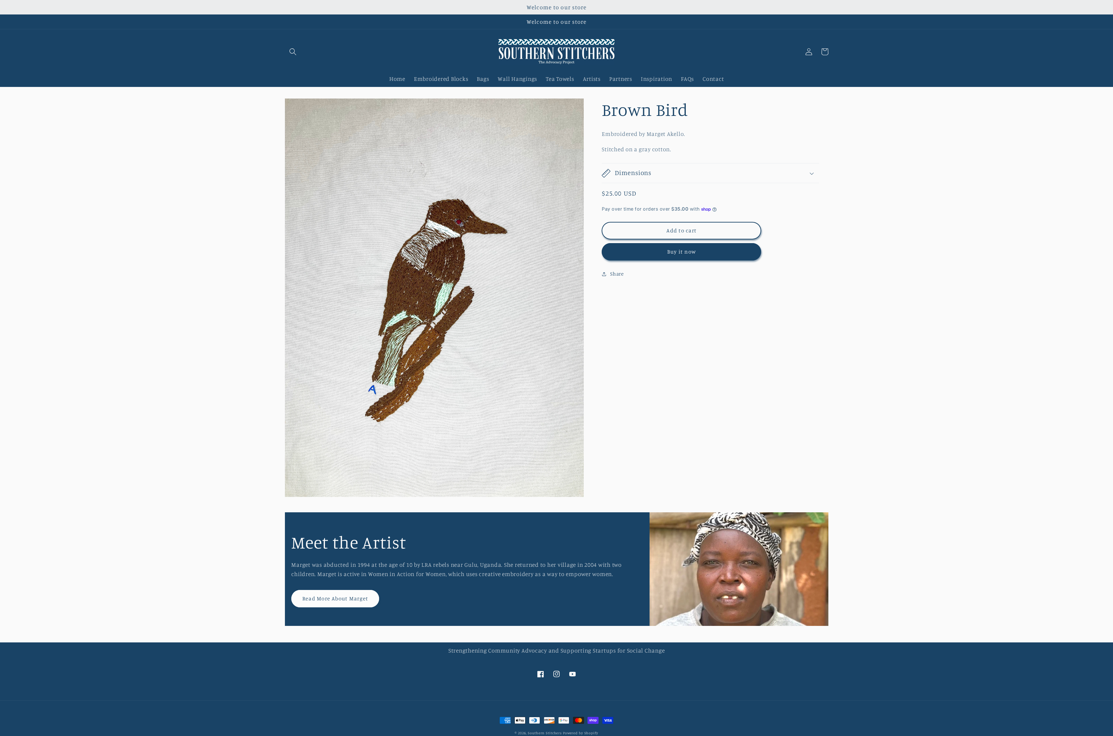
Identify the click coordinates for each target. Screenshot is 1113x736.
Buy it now (681, 252)
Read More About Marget (335, 598)
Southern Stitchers (545, 733)
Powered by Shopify (580, 733)
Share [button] (617, 274)
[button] (293, 52)
